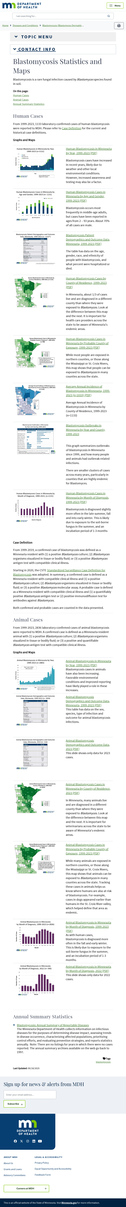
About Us (8, 1163)
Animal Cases (21, 99)
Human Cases (21, 95)
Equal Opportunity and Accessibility (53, 1168)
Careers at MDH (25, 1188)
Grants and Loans (13, 1169)
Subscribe (16, 1103)
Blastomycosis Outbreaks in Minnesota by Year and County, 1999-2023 (85, 429)
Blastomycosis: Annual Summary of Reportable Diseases (53, 1025)
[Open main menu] (115, 5)
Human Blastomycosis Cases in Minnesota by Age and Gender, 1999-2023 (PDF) (85, 196)
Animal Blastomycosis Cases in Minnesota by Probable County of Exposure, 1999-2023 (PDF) (87, 849)
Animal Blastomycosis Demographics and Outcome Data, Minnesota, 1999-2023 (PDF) (88, 701)
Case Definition (71, 128)
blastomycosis (103, 1061)
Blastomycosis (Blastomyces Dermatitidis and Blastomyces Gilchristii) (77, 25)
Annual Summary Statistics (28, 104)
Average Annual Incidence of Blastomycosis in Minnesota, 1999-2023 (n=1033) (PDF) (88, 390)
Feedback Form (43, 1174)
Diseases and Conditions (25, 25)
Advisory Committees (15, 1175)
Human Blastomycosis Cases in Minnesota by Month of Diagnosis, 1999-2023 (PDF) (87, 497)
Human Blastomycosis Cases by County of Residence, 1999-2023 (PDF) (86, 282)
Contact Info (36, 49)
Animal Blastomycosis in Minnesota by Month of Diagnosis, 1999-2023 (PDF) (88, 926)
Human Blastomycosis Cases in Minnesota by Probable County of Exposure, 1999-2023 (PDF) (87, 343)
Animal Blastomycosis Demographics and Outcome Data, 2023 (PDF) (88, 745)
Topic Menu (36, 37)
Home (5, 25)
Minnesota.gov (69, 1202)
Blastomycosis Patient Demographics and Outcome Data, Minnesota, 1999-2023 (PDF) (88, 239)
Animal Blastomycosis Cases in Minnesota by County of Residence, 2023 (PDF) (88, 788)
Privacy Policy (42, 1162)
